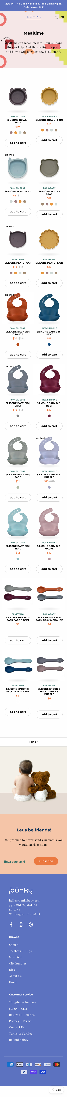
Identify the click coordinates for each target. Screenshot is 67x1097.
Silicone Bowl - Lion (49, 120)
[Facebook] (11, 924)
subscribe (46, 861)
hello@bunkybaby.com (24, 900)
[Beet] (49, 416)
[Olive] (24, 132)
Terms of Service (20, 1033)
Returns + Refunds (22, 1015)
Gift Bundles (17, 963)
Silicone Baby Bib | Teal (18, 547)
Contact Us (17, 1027)
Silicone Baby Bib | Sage (18, 476)
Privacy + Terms (20, 1021)
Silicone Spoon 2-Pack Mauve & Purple (49, 691)
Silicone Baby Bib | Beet (49, 404)
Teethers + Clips (20, 951)
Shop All (15, 944)
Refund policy (18, 1039)
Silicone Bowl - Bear (17, 121)
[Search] (56, 17)
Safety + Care (18, 1008)
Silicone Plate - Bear (49, 192)
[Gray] (17, 416)
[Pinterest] (31, 924)
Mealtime (15, 957)
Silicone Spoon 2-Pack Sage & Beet (18, 618)
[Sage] (17, 487)
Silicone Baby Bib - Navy (49, 333)
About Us (15, 976)
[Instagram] (21, 924)
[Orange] (17, 344)
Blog (12, 969)
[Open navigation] (5, 17)
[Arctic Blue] (20, 132)
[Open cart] (62, 17)
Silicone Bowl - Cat (18, 191)
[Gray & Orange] (49, 630)
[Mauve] (49, 559)
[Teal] (17, 559)
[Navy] (49, 344)
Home (13, 982)
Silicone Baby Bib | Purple (49, 476)
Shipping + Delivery (23, 1002)
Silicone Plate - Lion (49, 263)
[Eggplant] (11, 132)
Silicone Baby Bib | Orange (18, 333)
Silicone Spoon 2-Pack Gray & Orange (49, 618)
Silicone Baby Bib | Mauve (49, 547)
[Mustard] (15, 132)
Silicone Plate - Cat (18, 263)
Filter (33, 741)
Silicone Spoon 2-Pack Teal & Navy (18, 690)
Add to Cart (18, 142)
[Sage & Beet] (17, 630)
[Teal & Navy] (17, 701)
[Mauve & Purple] (49, 704)
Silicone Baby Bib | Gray (18, 404)
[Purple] (49, 487)
